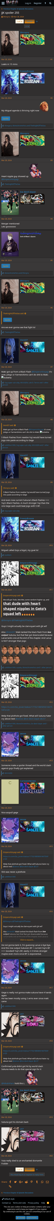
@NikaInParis (7, 1083)
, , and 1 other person (25, 383)
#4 (52, 219)
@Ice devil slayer (32, 718)
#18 (51, 1041)
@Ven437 (10, 632)
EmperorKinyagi (28, 562)
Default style (9, 1199)
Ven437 (24, 339)
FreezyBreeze (27, 71)
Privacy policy (33, 1203)
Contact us (6, 1203)
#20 (51, 1156)
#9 (52, 482)
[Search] (50, 3)
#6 (52, 308)
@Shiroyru (6, 620)
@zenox (19, 718)
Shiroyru (6, 16)
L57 (22, 1013)
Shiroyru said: (8, 488)
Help (43, 1203)
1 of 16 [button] (19, 21)
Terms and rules (19, 1203)
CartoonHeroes (28, 780)
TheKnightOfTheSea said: (13, 313)
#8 (52, 419)
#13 (51, 760)
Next (29, 21)
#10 (51, 545)
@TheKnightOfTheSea (22, 620)
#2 (52, 98)
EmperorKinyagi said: (12, 595)
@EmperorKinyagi (10, 179)
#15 (51, 846)
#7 (52, 367)
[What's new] (45, 3)
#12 (51, 702)
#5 (52, 260)
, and (25, 125)
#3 (52, 160)
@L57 (43, 718)
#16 (51, 911)
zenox (23, 733)
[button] (3, 3)
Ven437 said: (8, 425)
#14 (51, 808)
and (17, 273)
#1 (52, 59)
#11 (51, 590)
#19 (51, 1117)
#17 (51, 988)
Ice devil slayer (28, 191)
